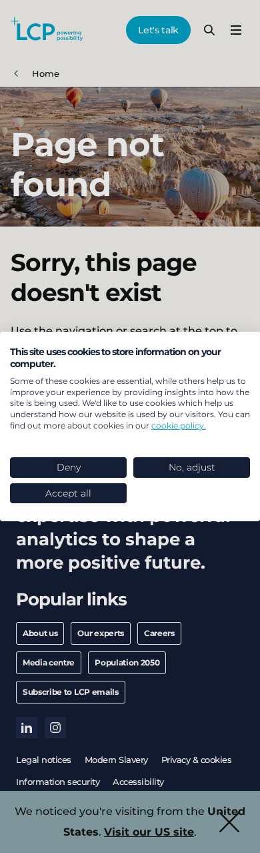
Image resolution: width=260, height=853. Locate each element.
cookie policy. (178, 425)
